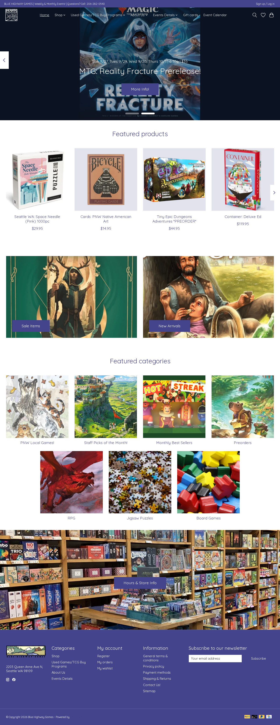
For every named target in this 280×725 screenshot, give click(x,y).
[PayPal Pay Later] (261, 717)
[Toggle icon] (254, 15)
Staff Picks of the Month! (105, 442)
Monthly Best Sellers (174, 442)
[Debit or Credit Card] (254, 717)
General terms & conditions (155, 658)
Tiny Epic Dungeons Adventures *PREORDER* (174, 218)
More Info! (140, 89)
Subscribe (258, 658)
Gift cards (190, 15)
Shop (56, 656)
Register (103, 656)
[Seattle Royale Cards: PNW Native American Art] (106, 179)
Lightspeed (76, 717)
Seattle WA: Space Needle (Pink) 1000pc (37, 218)
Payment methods (157, 672)
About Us (58, 672)
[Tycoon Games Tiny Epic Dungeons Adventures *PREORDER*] (174, 179)
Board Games (208, 518)
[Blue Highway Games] (11, 15)
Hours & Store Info (140, 582)
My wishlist (105, 668)
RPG (71, 518)
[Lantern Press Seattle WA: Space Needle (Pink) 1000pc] (37, 179)
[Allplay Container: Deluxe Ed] (243, 179)
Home (44, 15)
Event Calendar (215, 15)
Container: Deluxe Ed (242, 216)
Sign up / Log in (265, 3)
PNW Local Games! (37, 442)
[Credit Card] (269, 717)
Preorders (243, 442)
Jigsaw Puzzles (140, 518)
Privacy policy (153, 666)
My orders (105, 662)
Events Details (62, 678)
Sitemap (149, 691)
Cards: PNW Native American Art (105, 218)
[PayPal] (247, 717)
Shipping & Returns (157, 678)
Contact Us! (151, 685)
